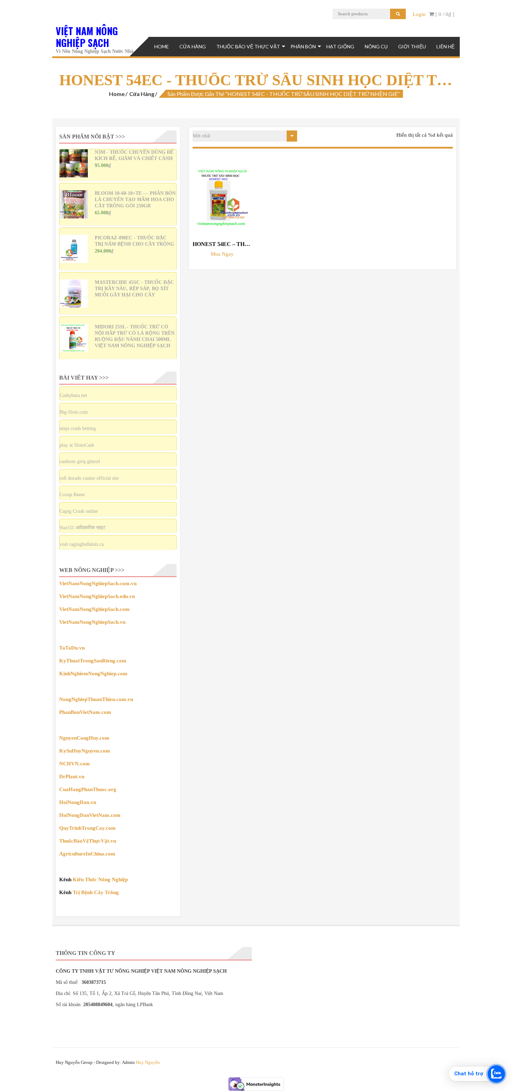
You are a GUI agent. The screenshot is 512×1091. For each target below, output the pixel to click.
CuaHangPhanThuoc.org (87, 789)
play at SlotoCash (77, 445)
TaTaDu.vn (72, 648)
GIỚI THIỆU (412, 46)
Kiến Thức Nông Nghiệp (100, 879)
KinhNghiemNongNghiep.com (93, 673)
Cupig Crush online (79, 511)
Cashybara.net (73, 395)
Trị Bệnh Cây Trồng (96, 892)
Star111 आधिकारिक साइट (83, 527)
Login (419, 14)
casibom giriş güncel (80, 461)
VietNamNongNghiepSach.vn (92, 622)
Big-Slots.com (74, 412)
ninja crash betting (78, 428)
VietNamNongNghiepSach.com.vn (98, 583)
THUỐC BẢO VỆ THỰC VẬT (248, 46)
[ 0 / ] (444, 14)
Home (161, 46)
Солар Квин (72, 494)
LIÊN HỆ (445, 46)
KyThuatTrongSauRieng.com (92, 660)
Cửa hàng (141, 93)
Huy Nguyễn (148, 1062)
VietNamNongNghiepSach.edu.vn (97, 596)
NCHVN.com (74, 763)
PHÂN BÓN (303, 46)
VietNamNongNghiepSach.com (94, 609)
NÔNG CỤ (376, 46)
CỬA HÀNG (192, 46)
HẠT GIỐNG (340, 46)
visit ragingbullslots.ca (82, 544)
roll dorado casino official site (89, 478)
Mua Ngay (222, 254)
